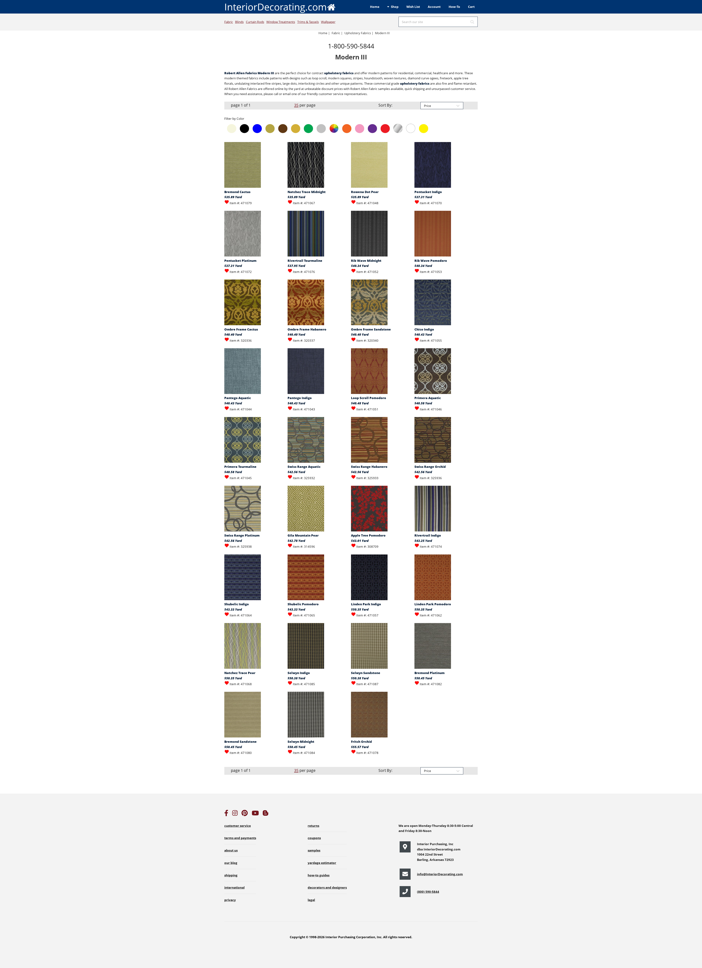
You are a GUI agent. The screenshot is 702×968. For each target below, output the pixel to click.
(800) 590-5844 (428, 891)
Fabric (228, 22)
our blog (230, 863)
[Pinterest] (244, 814)
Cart (471, 6)
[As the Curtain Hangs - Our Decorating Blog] (265, 814)
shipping (230, 875)
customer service (237, 825)
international (234, 887)
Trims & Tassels (308, 22)
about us (231, 850)
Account (434, 6)
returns (313, 825)
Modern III (382, 33)
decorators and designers (327, 887)
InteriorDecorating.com (275, 6)
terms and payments (240, 838)
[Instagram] (235, 814)
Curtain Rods (255, 22)
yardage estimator (322, 863)
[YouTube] (255, 814)
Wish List (413, 6)
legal (311, 900)
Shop (395, 6)
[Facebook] (226, 814)
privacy (230, 900)
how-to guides (318, 875)
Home (374, 6)
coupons (314, 838)
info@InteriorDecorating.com (440, 874)
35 (296, 105)
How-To (454, 6)
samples (314, 850)
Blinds (239, 22)
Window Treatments (280, 22)
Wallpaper (328, 22)
